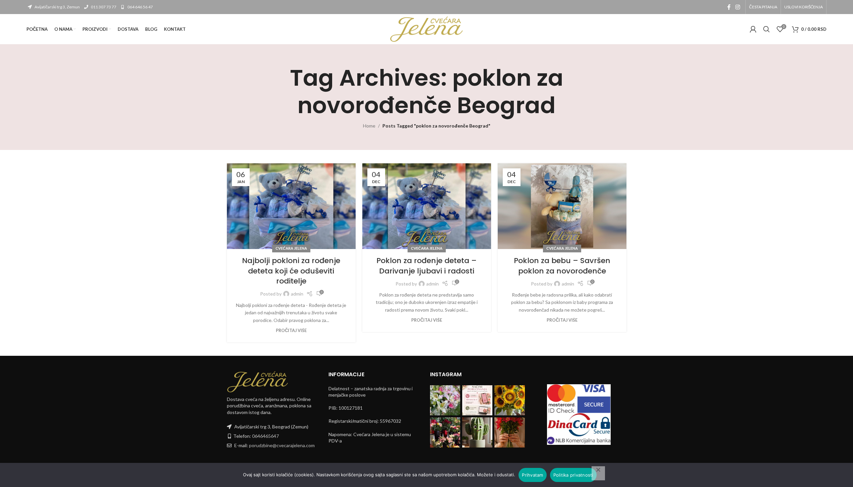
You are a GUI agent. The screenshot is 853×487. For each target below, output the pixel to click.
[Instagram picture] (445, 400)
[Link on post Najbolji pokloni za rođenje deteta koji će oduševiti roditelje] (291, 206)
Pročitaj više (291, 330)
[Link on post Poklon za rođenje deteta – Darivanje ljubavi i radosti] (426, 206)
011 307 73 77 (103, 6)
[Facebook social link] (729, 7)
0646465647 (265, 436)
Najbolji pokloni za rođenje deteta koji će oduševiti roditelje (291, 271)
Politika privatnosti (573, 475)
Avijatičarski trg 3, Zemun (57, 6)
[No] (598, 473)
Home (369, 126)
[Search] (766, 29)
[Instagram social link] (737, 7)
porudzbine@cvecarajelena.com (282, 445)
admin (297, 294)
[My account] (753, 29)
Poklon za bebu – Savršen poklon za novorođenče (562, 265)
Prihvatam (532, 475)
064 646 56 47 (140, 6)
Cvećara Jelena (291, 248)
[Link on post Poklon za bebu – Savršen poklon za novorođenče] (562, 206)
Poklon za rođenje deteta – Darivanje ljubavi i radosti (426, 265)
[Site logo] (427, 28)
